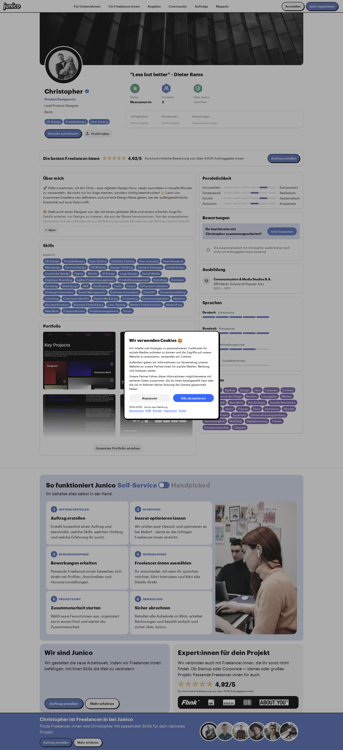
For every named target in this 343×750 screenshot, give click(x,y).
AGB (148, 410)
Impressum (170, 410)
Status (182, 410)
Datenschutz (136, 410)
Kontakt (157, 410)
